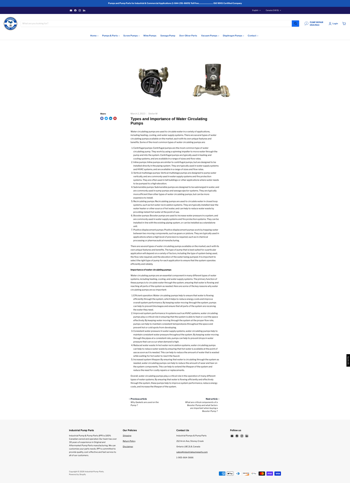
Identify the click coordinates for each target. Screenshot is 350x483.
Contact (252, 35)
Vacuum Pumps (209, 35)
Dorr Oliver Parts (188, 35)
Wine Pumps (149, 35)
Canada (272, 10)
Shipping (127, 435)
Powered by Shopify (77, 474)
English (255, 10)
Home (93, 35)
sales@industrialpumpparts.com (192, 452)
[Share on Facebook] (101, 118)
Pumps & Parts (110, 35)
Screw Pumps (130, 35)
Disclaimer (128, 446)
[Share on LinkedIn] (110, 118)
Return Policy (129, 441)
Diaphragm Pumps (233, 35)
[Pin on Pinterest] (115, 118)
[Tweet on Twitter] (106, 118)
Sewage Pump (167, 35)
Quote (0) (348, 360)
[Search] (295, 23)
